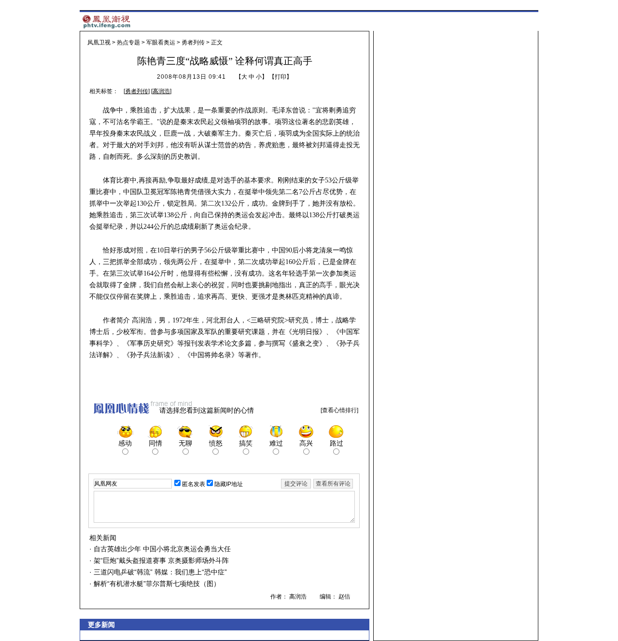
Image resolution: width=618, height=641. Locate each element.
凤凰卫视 (99, 42)
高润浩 (161, 91)
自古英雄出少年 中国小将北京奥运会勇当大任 (161, 549)
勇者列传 (193, 42)
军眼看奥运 (160, 42)
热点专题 (128, 42)
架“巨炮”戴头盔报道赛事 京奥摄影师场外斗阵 (160, 560)
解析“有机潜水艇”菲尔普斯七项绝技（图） (156, 583)
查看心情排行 (339, 410)
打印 (280, 76)
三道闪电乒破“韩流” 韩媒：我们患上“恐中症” (159, 572)
